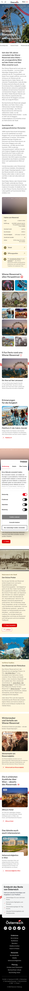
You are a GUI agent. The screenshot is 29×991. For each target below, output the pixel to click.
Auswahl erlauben (14, 522)
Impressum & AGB (13, 979)
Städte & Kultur (14, 946)
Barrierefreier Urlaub (14, 970)
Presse (17, 983)
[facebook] (10, 928)
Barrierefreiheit (23, 981)
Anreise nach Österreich (14, 967)
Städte (14, 958)
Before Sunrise (15, 689)
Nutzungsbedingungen (10, 981)
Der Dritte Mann (10, 673)
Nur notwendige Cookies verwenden (14, 527)
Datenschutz (23, 979)
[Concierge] (5, 1)
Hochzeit (10, 261)
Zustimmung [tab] (5, 466)
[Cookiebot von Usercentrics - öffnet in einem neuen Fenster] (20, 462)
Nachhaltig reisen (14, 972)
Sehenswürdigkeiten (14, 960)
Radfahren (14, 941)
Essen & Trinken (14, 948)
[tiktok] (19, 928)
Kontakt (4, 979)
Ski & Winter (14, 938)
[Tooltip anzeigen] (27, 41)
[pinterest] (14, 928)
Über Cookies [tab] (23, 466)
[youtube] (23, 928)
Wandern (14, 943)
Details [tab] (14, 466)
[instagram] (5, 928)
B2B (12, 983)
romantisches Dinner (15, 259)
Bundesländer (14, 955)
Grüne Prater (14, 45)
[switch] (25, 499)
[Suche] (2, 1)
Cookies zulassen (15, 517)
